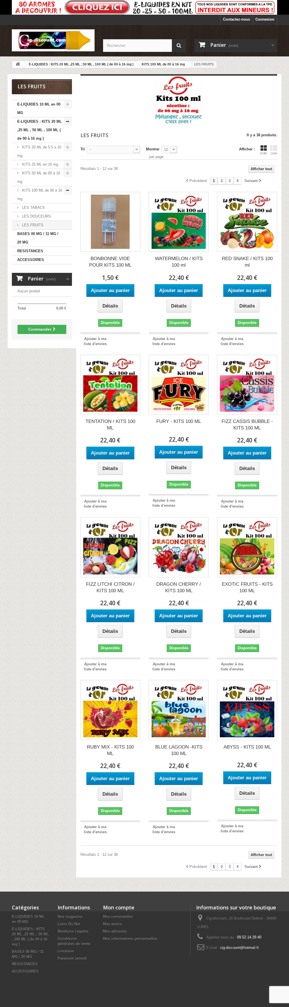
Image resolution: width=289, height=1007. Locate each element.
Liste (274, 153)
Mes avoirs (112, 924)
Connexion (264, 19)
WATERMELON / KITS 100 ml (179, 262)
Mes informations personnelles (130, 938)
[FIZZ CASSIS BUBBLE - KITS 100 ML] (247, 384)
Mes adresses (115, 931)
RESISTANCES (30, 251)
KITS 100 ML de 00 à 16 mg (39, 194)
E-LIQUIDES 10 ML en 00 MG (38, 108)
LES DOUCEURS (36, 216)
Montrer (152, 149)
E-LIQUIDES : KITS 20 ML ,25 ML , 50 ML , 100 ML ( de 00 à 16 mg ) (39, 130)
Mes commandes (118, 916)
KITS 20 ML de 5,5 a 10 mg (39, 151)
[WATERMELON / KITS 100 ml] (179, 222)
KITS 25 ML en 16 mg (39, 164)
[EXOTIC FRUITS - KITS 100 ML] (247, 547)
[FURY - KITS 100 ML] (179, 384)
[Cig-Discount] (53, 40)
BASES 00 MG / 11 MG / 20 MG (37, 238)
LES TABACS (33, 207)
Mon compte (118, 907)
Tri (82, 149)
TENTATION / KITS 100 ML (110, 425)
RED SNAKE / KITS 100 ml (247, 262)
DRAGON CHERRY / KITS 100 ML (178, 587)
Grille (263, 153)
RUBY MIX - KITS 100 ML (110, 750)
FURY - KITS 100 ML (178, 421)
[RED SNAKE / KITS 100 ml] (247, 222)
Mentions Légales (73, 931)
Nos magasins (70, 916)
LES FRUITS (32, 225)
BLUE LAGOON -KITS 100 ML (178, 750)
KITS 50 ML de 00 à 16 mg (38, 177)
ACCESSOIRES (30, 260)
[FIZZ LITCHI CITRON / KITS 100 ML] (110, 547)
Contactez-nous (236, 19)
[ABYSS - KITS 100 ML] (247, 710)
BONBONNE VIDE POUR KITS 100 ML (110, 262)
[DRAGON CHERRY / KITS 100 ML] (179, 547)
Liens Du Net (69, 924)
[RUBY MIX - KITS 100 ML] (110, 710)
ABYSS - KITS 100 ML (247, 747)
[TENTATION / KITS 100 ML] (110, 384)
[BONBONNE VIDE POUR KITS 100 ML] (110, 222)
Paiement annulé (72, 958)
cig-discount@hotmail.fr (239, 947)
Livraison (66, 951)
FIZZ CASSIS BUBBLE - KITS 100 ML (247, 425)
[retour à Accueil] (17, 64)
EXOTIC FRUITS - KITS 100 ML (247, 587)
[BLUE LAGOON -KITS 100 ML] (179, 710)
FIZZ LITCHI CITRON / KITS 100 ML (110, 587)
